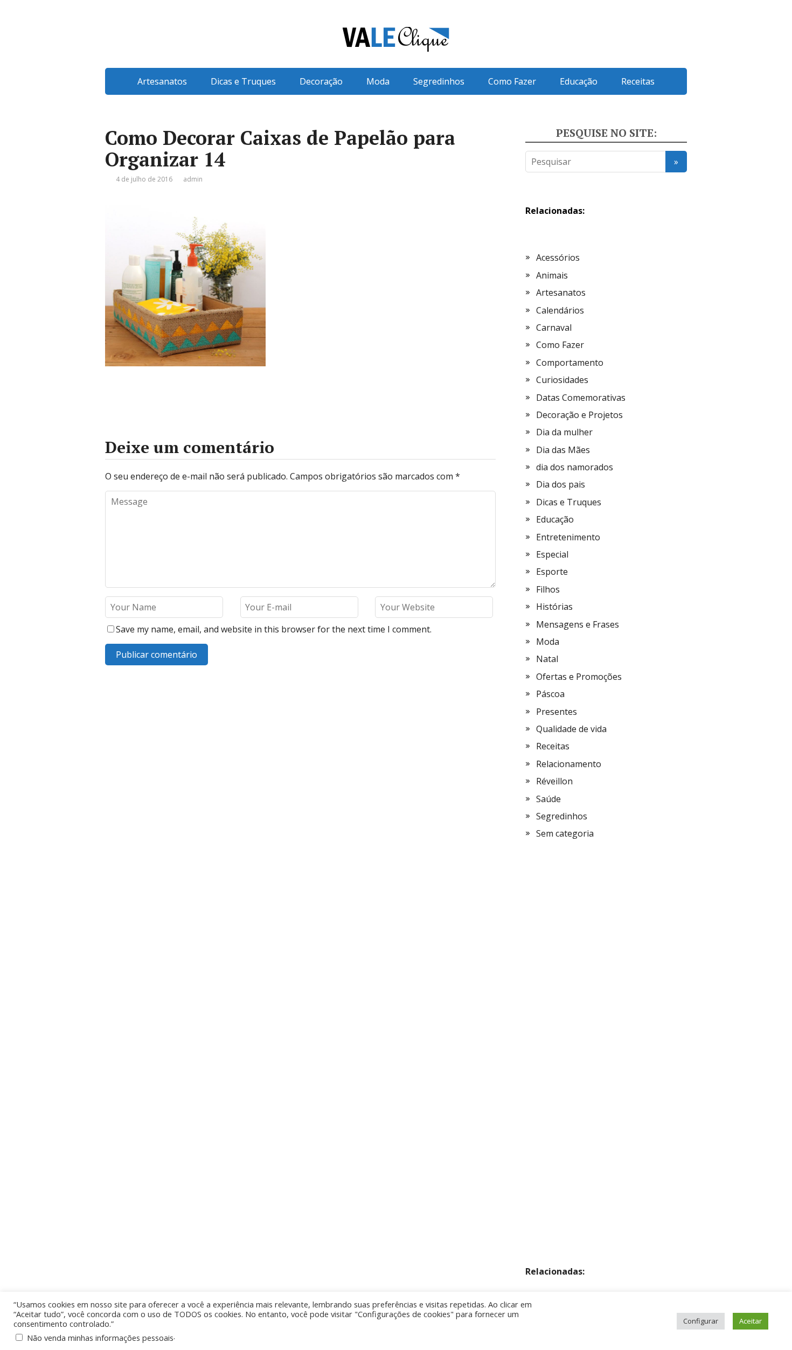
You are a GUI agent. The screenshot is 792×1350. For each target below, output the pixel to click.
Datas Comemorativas (581, 397)
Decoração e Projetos (579, 415)
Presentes (556, 712)
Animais (552, 275)
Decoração (321, 81)
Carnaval (554, 327)
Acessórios (558, 257)
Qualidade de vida (571, 729)
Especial (552, 554)
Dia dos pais (560, 484)
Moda (378, 81)
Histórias (554, 607)
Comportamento (569, 362)
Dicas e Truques (243, 81)
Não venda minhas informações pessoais (100, 1337)
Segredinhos (438, 81)
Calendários (560, 310)
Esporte (552, 571)
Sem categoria (565, 833)
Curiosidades (562, 380)
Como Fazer (512, 81)
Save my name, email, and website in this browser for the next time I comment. (274, 629)
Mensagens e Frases (577, 624)
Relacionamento (568, 764)
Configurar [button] (700, 1321)
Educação (579, 81)
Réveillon (554, 781)
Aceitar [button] (750, 1321)
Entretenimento (568, 537)
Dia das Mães (563, 450)
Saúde (548, 799)
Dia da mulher (564, 432)
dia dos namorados (574, 467)
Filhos (548, 589)
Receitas (638, 81)
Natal (547, 659)
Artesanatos (162, 81)
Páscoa (550, 694)
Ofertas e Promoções (579, 677)
